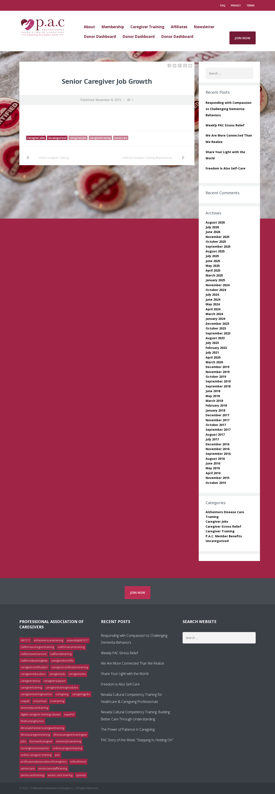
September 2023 (218, 333)
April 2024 (213, 309)
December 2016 (217, 444)
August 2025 (215, 251)
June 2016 (213, 463)
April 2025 (213, 270)
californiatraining (61, 654)
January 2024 (215, 319)
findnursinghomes (32, 721)
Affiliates (179, 26)
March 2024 (214, 314)
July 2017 (212, 439)
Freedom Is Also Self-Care (225, 168)
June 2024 (213, 299)
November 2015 (217, 478)
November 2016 (217, 449)
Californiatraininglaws (34, 660)
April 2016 (213, 473)
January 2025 (215, 280)
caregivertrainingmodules (62, 687)
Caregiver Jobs (36, 138)
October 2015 (216, 483)
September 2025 (218, 246)
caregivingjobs (81, 694)
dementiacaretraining (34, 708)
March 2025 (214, 275)
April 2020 (213, 357)
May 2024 (213, 304)
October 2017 (216, 425)
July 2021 (212, 352)
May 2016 (213, 468)
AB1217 (25, 640)
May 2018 (213, 396)
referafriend (78, 761)
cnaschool (39, 701)
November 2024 (217, 285)
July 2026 (212, 227)
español (69, 714)
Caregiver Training (147, 26)
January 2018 (215, 410)
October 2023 (216, 328)
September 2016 (218, 454)
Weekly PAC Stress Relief (225, 125)
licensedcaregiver (41, 741)
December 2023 (217, 324)
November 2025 (217, 237)
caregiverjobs (78, 138)
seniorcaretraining (32, 775)
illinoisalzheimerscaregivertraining (42, 728)
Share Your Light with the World (124, 673)
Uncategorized (57, 138)
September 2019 (218, 381)
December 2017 (217, 415)
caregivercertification (34, 667)
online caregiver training (36, 755)
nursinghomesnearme (35, 748)
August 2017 (215, 434)
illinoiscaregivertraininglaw (70, 735)
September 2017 (218, 429)
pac (57, 755)
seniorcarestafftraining (52, 768)
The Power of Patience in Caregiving (128, 729)
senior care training (60, 775)
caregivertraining (100, 138)
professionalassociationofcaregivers (44, 761)
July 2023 (212, 343)
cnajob (25, 701)
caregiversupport (55, 681)
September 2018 (218, 386)
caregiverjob (57, 674)
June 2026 (213, 232)
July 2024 (212, 294)
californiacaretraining (71, 647)
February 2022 (216, 348)
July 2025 (212, 256)
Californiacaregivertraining (37, 647)
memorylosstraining (68, 741)
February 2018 (216, 405)
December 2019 (217, 367)
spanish (81, 775)
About (89, 26)
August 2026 (215, 222)
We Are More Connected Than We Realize (132, 663)
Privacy (236, 5)
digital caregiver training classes (40, 714)
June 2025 (213, 261)
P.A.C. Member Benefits (224, 536)
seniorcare (120, 138)
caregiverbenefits (62, 660)
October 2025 (216, 241)
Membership (112, 26)
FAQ (222, 5)
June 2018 (213, 391)
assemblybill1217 (77, 640)
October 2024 (216, 290)
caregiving (62, 694)
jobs (23, 741)
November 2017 (217, 420)
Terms (250, 5)
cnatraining (57, 701)
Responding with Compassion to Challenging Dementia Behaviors (228, 109)
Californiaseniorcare (34, 654)
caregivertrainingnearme (36, 694)
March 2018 (214, 401)
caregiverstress (30, 681)
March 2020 (214, 362)
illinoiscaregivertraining (35, 735)
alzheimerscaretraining (48, 640)
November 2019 (217, 372)
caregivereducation (33, 674)
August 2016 (215, 459)
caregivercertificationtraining (69, 667)
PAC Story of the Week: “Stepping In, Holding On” (137, 740)
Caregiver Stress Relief (223, 526)
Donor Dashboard (100, 36)
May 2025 (213, 266)
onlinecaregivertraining (67, 748)
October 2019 (216, 376)
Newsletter (204, 26)
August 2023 (215, 338)
